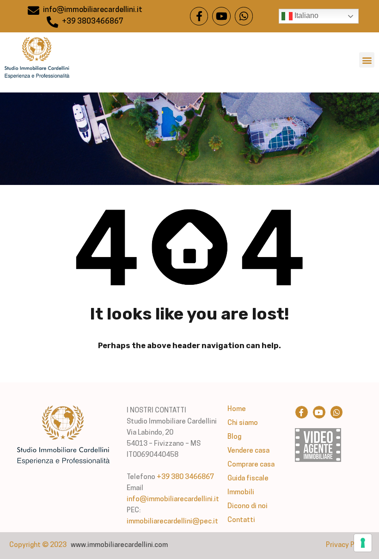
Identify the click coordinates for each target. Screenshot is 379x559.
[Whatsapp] (244, 16)
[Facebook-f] (199, 16)
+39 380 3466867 (185, 477)
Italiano (305, 15)
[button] (366, 60)
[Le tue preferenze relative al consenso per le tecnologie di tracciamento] (363, 543)
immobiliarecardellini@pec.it (172, 521)
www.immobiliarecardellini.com (119, 545)
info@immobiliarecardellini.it (173, 499)
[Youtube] (221, 16)
